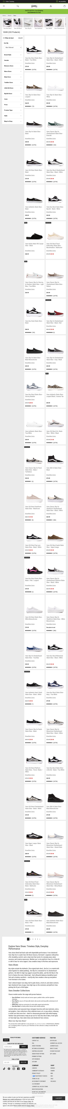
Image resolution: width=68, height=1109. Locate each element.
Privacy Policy (36, 1073)
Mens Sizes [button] (7, 71)
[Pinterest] (10, 1068)
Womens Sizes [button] (8, 66)
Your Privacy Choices (41, 1076)
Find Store (23, 1062)
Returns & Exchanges (38, 1048)
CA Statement (36, 1084)
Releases (53, 1081)
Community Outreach (38, 1070)
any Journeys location (40, 1023)
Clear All (20, 38)
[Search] (18, 6)
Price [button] (6, 104)
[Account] (51, 6)
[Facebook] (19, 1068)
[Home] (34, 6)
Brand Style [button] (7, 55)
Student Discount (55, 1051)
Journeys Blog (54, 1046)
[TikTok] (5, 1068)
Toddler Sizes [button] (8, 82)
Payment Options (37, 1056)
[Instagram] (14, 1068)
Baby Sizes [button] (7, 77)
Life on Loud (53, 1040)
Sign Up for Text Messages (15, 1043)
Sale (52, 1078)
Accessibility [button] (62, 1)
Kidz (52, 1076)
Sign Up (6, 1040)
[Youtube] (24, 1068)
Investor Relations (37, 1089)
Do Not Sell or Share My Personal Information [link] (39, 1092)
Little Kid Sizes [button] (8, 88)
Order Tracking (10, 1)
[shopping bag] (65, 6)
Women (53, 1070)
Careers (34, 1068)
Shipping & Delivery (37, 1051)
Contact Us (35, 1040)
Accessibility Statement (39, 1081)
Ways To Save (54, 1048)
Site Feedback (36, 1059)
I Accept (59, 1098)
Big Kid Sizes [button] (8, 93)
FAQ (33, 1043)
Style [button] (5, 115)
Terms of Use (35, 1078)
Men (52, 1073)
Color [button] (6, 99)
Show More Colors (30, 63)
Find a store (15, 1059)
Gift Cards (53, 1053)
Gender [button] (6, 60)
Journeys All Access (56, 1043)
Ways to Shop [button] (8, 121)
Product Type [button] (8, 110)
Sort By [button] (6, 43)
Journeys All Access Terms (40, 1086)
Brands (53, 1068)
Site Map (34, 1061)
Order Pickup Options (38, 1053)
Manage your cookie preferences (12, 1099)
